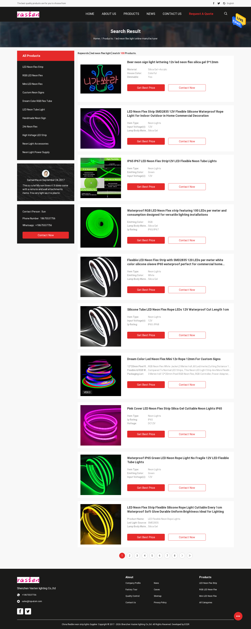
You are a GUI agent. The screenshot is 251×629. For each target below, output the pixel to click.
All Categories (205, 602)
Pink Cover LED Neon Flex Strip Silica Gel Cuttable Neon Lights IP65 (174, 408)
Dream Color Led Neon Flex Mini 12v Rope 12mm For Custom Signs (174, 359)
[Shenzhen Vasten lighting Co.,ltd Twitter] (219, 3)
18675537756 (47, 218)
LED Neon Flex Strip (33, 67)
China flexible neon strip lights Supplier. (80, 624)
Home (96, 38)
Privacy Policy (160, 602)
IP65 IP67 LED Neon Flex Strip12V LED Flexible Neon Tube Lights (172, 161)
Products (108, 38)
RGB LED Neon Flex (33, 75)
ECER (186, 624)
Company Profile (133, 583)
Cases (157, 589)
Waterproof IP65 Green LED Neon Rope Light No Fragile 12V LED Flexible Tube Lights (178, 460)
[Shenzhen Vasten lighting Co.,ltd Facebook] (214, 3)
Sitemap (157, 596)
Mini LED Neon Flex (33, 84)
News (156, 583)
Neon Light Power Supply (36, 152)
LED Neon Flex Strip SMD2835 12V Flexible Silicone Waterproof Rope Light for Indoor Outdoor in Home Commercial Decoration (175, 113)
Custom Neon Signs (33, 92)
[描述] (225, 13)
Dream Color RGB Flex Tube (37, 101)
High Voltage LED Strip (35, 135)
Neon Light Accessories (35, 143)
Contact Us (131, 602)
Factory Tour (131, 589)
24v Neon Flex (30, 126)
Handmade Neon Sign (34, 118)
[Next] (182, 556)
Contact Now (46, 235)
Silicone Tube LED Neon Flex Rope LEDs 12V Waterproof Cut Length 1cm (178, 309)
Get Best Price (146, 87)
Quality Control (133, 596)
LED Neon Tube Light (34, 109)
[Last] (190, 556)
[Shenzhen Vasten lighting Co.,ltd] (28, 14)
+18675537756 (43, 225)
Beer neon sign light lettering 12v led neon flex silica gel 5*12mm (172, 62)
